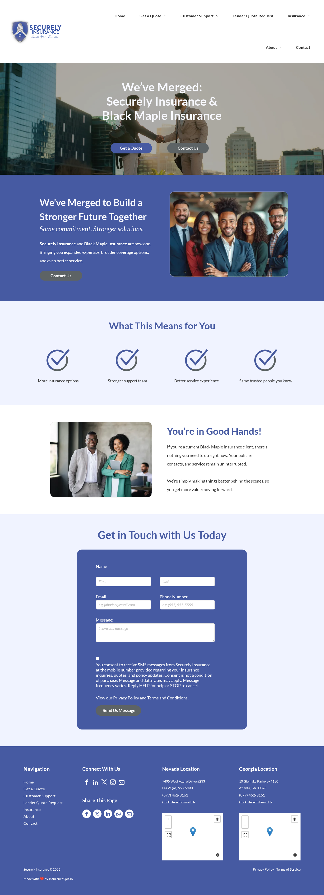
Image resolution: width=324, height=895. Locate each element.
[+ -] (192, 836)
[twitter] (104, 783)
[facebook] (86, 783)
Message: (104, 619)
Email (101, 596)
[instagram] (113, 783)
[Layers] (217, 819)
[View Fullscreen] (168, 835)
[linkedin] (95, 783)
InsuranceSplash (61, 879)
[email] (121, 783)
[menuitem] (119, 15)
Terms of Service (288, 869)
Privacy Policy (263, 869)
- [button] (168, 825)
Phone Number (174, 596)
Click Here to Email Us (178, 802)
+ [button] (168, 819)
